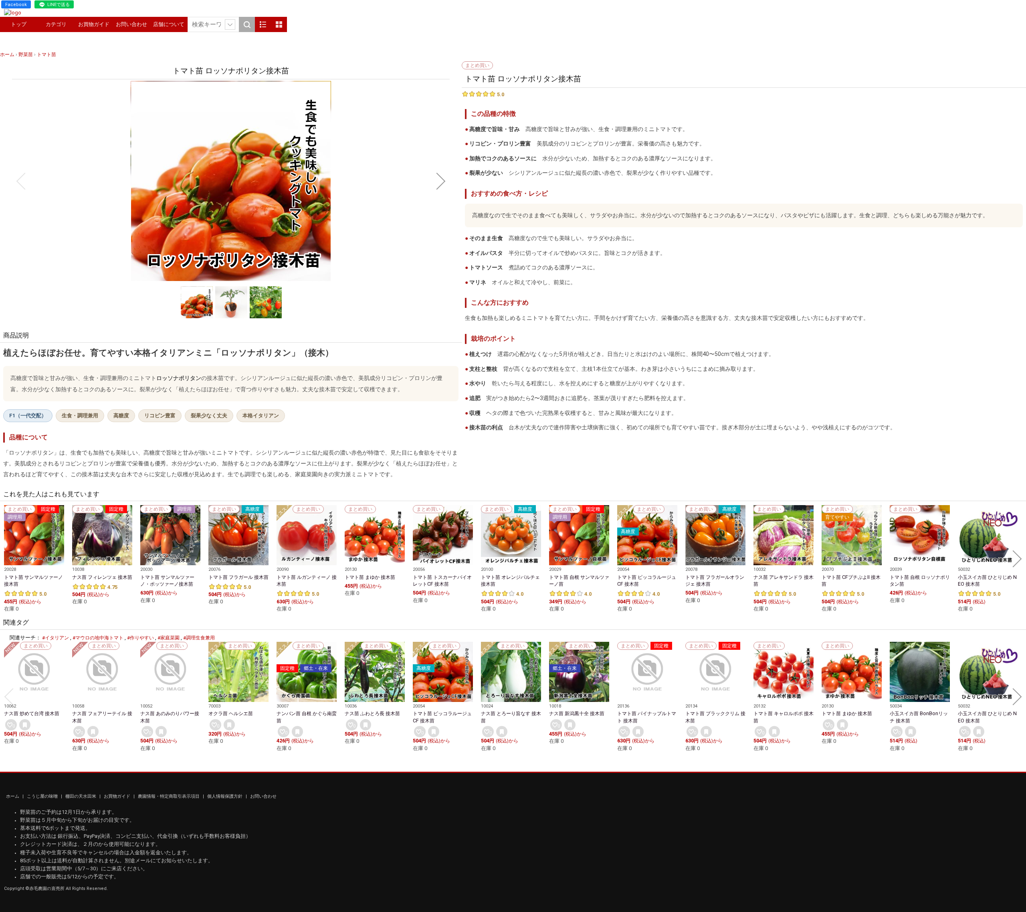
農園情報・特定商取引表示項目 (169, 796)
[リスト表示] (263, 24)
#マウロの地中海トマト (98, 638)
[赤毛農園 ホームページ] (12, 13)
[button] (21, 181)
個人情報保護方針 (225, 796)
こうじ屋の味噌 (43, 796)
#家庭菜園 (169, 638)
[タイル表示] (279, 24)
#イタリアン (55, 638)
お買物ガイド (93, 24)
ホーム (13, 796)
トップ (18, 24)
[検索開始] (247, 24)
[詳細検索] (230, 24)
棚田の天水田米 (81, 796)
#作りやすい (140, 638)
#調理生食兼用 (199, 638)
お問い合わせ (131, 24)
